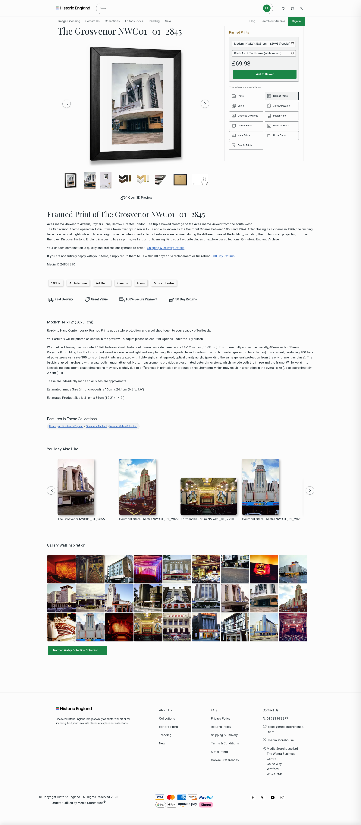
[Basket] (292, 8)
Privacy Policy (220, 718)
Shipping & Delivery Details (165, 248)
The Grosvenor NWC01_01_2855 (81, 519)
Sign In (296, 21)
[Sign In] (301, 8)
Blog (252, 21)
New (168, 21)
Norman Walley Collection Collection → (77, 650)
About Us (165, 710)
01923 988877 (277, 718)
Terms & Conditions (225, 743)
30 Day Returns (224, 256)
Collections (112, 21)
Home (52, 426)
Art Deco (102, 283)
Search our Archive (273, 21)
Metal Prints (219, 752)
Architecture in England (70, 426)
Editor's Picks (134, 21)
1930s (55, 283)
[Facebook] (253, 799)
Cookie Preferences (225, 760)
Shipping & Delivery (224, 735)
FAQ (214, 710)
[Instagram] (282, 799)
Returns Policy (221, 727)
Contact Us (92, 21)
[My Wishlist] (283, 8)
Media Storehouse (90, 803)
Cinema (122, 283)
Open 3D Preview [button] (139, 197)
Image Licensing (69, 21)
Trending (154, 21)
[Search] (267, 8)
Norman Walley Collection (123, 426)
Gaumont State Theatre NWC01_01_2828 (272, 519)
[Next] (205, 104)
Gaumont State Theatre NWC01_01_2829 (149, 519)
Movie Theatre (164, 283)
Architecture (78, 283)
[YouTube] (273, 799)
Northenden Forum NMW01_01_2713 (207, 519)
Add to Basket (265, 74)
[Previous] (66, 104)
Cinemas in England (96, 426)
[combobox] (180, 8)
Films (141, 283)
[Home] (73, 8)
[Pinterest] (263, 799)
